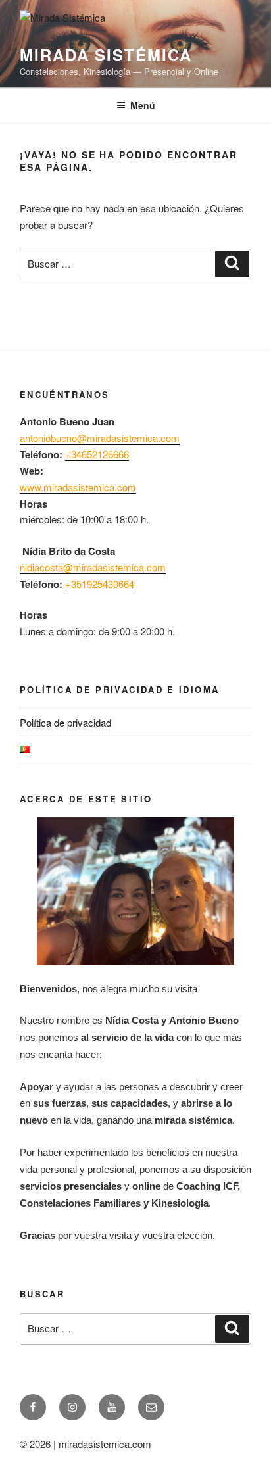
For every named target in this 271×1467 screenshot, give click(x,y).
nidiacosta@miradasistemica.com (93, 567)
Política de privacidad (65, 722)
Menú (142, 105)
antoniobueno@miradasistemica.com (100, 438)
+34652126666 (97, 454)
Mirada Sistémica (106, 54)
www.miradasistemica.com (78, 487)
